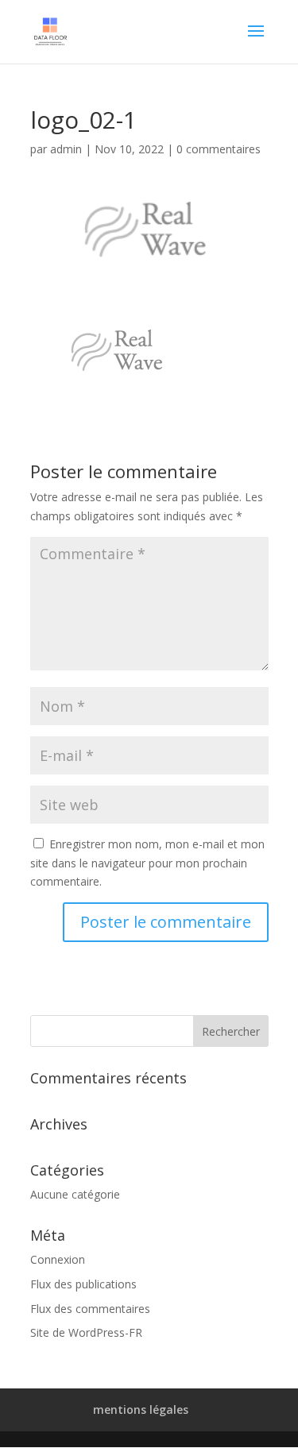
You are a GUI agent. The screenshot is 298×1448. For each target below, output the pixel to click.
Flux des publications (83, 1284)
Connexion (57, 1259)
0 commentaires (218, 148)
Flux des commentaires (90, 1308)
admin (66, 148)
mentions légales (140, 1409)
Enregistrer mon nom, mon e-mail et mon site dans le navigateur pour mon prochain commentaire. (147, 863)
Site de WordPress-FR (86, 1332)
